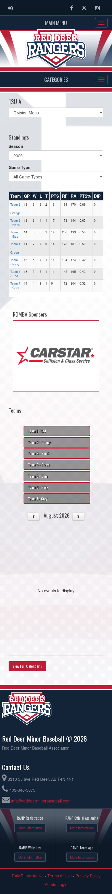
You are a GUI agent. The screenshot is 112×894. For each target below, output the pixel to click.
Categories (56, 79)
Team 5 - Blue (15, 234)
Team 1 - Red (15, 273)
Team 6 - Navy (15, 262)
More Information (30, 827)
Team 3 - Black (15, 222)
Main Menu (56, 23)
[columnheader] (15, 195)
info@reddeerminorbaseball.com (41, 801)
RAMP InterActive (28, 876)
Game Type (19, 167)
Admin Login (56, 884)
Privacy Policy (88, 876)
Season (16, 146)
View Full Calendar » (27, 666)
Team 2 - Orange (39, 442)
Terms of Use (59, 876)
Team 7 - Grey (15, 285)
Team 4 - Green (39, 464)
